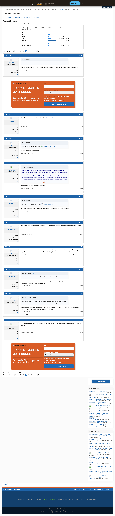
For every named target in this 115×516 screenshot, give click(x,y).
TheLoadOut (92, 446)
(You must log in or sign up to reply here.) (13, 372)
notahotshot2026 (93, 474)
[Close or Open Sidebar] (107, 17)
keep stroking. (14, 155)
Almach (97, 449)
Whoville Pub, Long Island (11, 215)
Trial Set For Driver (100, 462)
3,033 (16, 234)
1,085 (16, 281)
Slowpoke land (14, 286)
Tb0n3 (95, 392)
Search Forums (7, 13)
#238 (80, 269)
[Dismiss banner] (82, 3)
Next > (39, 51)
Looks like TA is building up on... (104, 402)
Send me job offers (59, 104)
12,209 (16, 150)
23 (23, 51)
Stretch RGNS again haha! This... (103, 452)
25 (28, 51)
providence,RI (14, 180)
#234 (80, 163)
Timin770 (98, 400)
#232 (80, 114)
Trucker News (31, 499)
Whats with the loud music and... (103, 399)
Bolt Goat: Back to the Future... (103, 457)
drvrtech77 (99, 403)
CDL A (47, 100)
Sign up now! (101, 381)
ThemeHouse (67, 513)
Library (40, 499)
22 (20, 51)
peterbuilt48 (11, 170)
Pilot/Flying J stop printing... (101, 391)
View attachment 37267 (49, 146)
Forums (60, 9)
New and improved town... (103, 421)
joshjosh (98, 454)
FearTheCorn (101, 410)
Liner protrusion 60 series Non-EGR (103, 448)
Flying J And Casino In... (101, 424)
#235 (80, 196)
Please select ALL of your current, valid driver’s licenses (56, 97)
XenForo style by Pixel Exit (57, 510)
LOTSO (96, 419)
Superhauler (11, 146)
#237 (80, 246)
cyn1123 (23, 314)
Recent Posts (16, 13)
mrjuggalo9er (25, 23)
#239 (80, 293)
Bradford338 (92, 478)
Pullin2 (11, 203)
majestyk (11, 121)
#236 (80, 222)
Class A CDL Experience (51, 90)
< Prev (12, 51)
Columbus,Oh (14, 72)
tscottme (98, 407)
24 (26, 51)
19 (17, 67)
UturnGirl (98, 458)
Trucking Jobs (70, 9)
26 (31, 51)
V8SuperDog (11, 62)
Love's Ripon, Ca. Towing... (101, 418)
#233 (80, 138)
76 (17, 174)
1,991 (16, 208)
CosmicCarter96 (103, 435)
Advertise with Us (50, 499)
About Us (21, 499)
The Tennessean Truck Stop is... (103, 405)
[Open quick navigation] (109, 17)
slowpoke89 (11, 276)
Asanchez (98, 468)
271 (17, 258)
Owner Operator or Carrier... (105, 434)
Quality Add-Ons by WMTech (57, 511)
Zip (45, 83)
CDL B (54, 100)
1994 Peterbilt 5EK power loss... (103, 466)
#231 (80, 55)
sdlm (11, 254)
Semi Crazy (11, 229)
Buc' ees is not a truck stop (104, 408)
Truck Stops (13, 23)
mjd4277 (98, 426)
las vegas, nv (15, 131)
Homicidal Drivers (100, 439)
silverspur (91, 416)
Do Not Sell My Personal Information (82, 499)
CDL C (62, 100)
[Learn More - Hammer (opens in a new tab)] (57, 3)
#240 (80, 320)
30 (36, 51)
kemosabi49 (92, 397)
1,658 (16, 126)
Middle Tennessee (13, 239)
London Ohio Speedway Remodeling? (102, 414)
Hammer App (62, 499)
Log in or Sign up (107, 7)
